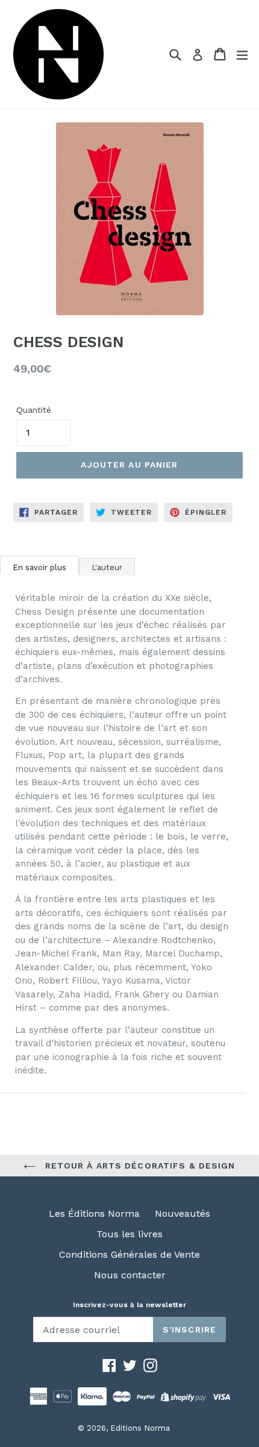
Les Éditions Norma (94, 1213)
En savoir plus (39, 567)
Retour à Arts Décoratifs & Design (138, 1165)
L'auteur (107, 567)
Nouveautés (182, 1213)
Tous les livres (129, 1234)
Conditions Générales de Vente (129, 1254)
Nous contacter (130, 1275)
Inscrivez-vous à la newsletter (129, 1305)
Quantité (33, 410)
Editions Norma (140, 1428)
